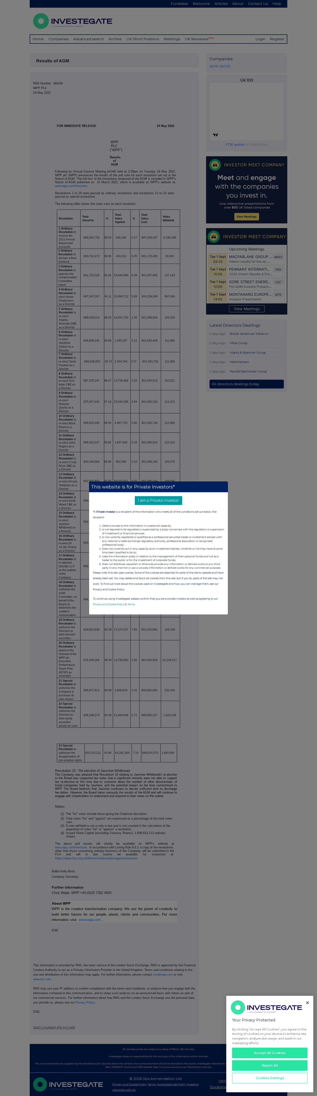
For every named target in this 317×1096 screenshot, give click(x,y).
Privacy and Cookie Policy (108, 604)
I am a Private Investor (158, 500)
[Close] (307, 1003)
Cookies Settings (270, 1078)
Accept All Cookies (269, 1053)
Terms (131, 604)
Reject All (270, 1065)
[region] (269, 1044)
